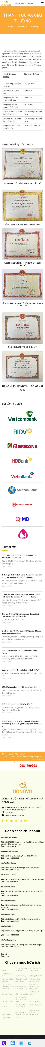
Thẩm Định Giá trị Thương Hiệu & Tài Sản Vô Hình (8, 986)
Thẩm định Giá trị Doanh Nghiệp (34, 980)
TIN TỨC (4, 1007)
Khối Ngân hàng (7, 994)
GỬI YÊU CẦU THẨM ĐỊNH (24, 3)
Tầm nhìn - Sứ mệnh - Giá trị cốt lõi (36, 969)
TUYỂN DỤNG (6, 1018)
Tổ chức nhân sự (20, 976)
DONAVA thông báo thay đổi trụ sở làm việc (19, 687)
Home (4, 970)
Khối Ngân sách (7, 1002)
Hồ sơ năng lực (6, 1014)
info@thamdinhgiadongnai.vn (14, 815)
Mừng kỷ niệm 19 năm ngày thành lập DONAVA (20, 670)
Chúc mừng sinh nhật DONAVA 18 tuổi (17, 704)
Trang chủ (11, 26)
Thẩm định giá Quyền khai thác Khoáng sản (34, 986)
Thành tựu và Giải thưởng (28, 26)
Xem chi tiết (6, 566)
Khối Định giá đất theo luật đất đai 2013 (20, 999)
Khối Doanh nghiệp (21, 994)
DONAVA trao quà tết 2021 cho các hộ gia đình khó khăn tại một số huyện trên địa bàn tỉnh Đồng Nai (22, 723)
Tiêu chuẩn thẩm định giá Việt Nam (21, 1006)
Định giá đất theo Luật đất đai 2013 (21, 988)
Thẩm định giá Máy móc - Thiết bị (21, 980)
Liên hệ (18, 1018)
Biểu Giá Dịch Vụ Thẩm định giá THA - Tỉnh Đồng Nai (35, 1012)
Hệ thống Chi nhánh (35, 976)
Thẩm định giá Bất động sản (7, 980)
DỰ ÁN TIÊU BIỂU (34, 1002)
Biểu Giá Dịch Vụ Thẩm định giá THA (21, 1013)
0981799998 (28, 765)
